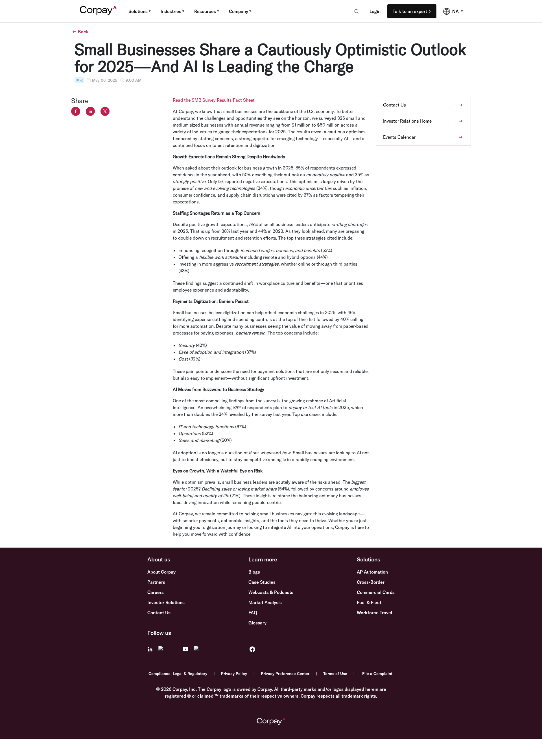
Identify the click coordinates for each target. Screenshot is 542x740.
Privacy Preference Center (285, 673)
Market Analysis (265, 602)
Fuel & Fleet (369, 602)
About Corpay (161, 572)
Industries (171, 11)
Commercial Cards (376, 592)
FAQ (252, 612)
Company (238, 11)
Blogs (254, 572)
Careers (155, 592)
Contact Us (159, 612)
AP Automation (372, 572)
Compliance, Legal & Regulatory (177, 673)
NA (455, 11)
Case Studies (262, 582)
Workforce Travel (374, 612)
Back (83, 31)
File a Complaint (377, 673)
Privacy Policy (234, 673)
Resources (205, 11)
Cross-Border (370, 582)
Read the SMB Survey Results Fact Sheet (214, 100)
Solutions (138, 11)
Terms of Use (335, 673)
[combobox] (355, 11)
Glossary (257, 623)
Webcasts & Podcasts (270, 592)
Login (375, 11)
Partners (156, 582)
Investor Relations (166, 602)
